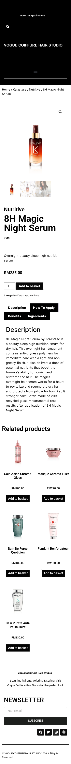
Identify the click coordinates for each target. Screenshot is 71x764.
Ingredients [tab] (37, 316)
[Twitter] (48, 732)
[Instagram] (56, 732)
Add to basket (29, 286)
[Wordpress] (63, 732)
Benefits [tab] (14, 316)
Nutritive (34, 89)
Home (6, 89)
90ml (7, 237)
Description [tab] (17, 308)
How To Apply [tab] (44, 308)
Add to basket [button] (18, 499)
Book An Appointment (32, 15)
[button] (7, 27)
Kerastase (19, 89)
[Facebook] (40, 732)
